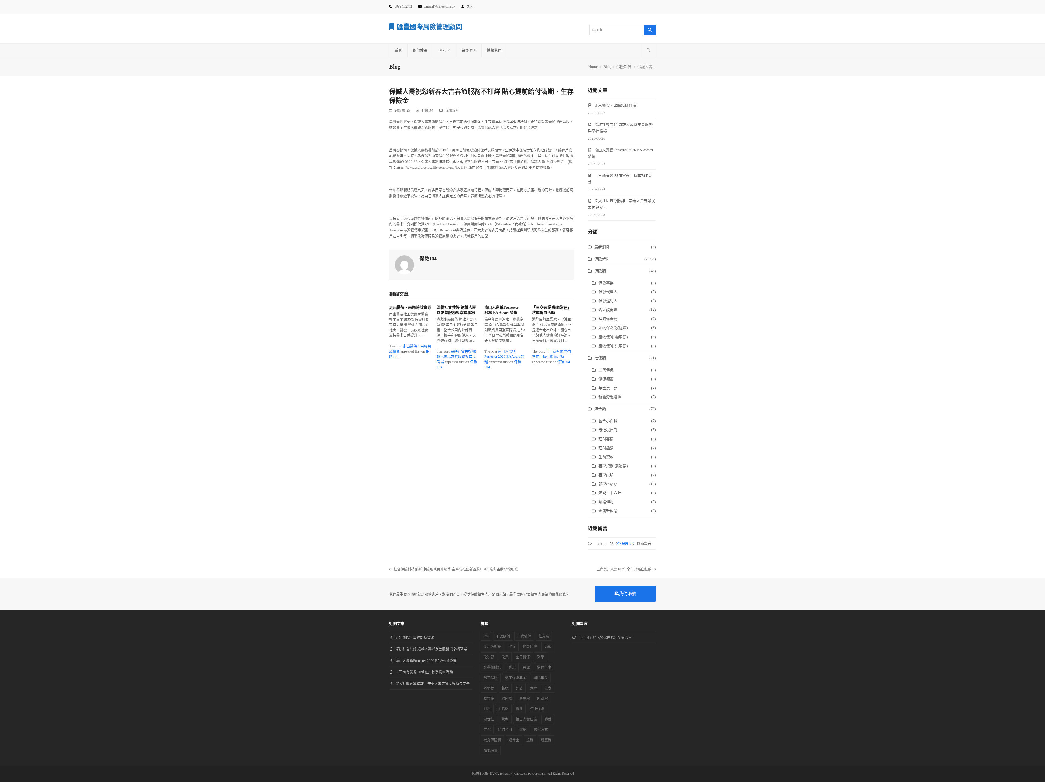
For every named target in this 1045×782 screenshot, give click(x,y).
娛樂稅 (489, 698)
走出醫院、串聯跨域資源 (410, 307)
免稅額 (489, 657)
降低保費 (491, 750)
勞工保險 (491, 678)
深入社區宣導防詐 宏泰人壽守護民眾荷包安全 (432, 684)
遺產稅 (546, 740)
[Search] (650, 30)
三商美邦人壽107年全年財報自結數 (623, 569)
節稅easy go (607, 484)
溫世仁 (489, 719)
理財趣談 (606, 448)
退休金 (514, 740)
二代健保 (606, 370)
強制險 (507, 698)
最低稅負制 (607, 430)
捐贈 (519, 709)
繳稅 (522, 729)
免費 (505, 657)
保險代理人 (607, 292)
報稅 (505, 688)
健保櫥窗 (606, 379)
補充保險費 (492, 740)
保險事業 (606, 283)
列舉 (540, 657)
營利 (505, 719)
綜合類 (600, 409)
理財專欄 (606, 439)
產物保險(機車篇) (613, 337)
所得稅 (542, 698)
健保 (512, 646)
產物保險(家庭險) (613, 328)
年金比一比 (607, 388)
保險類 (600, 271)
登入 (469, 6)
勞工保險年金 (515, 678)
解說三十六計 (609, 493)
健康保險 (530, 646)
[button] (648, 50)
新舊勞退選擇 (609, 397)
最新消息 (602, 247)
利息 (512, 667)
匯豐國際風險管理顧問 (429, 26)
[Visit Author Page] (404, 264)
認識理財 (606, 502)
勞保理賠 (624, 544)
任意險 (544, 636)
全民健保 (523, 657)
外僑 (519, 688)
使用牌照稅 (492, 646)
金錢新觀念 (607, 511)
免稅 (547, 646)
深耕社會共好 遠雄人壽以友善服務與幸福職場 (456, 356)
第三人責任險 (526, 719)
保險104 (427, 110)
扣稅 (487, 709)
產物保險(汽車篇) (613, 346)
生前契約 (606, 457)
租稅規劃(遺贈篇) (613, 466)
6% (486, 636)
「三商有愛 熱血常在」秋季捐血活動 (424, 672)
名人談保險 (607, 310)
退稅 (529, 740)
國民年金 (540, 678)
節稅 (547, 719)
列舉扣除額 (492, 667)
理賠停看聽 (607, 319)
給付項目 (505, 729)
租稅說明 (606, 475)
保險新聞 (452, 110)
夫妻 (547, 688)
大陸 (533, 688)
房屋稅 (524, 698)
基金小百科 (607, 421)
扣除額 (503, 709)
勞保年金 (544, 667)
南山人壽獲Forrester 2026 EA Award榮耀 (504, 356)
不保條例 (503, 636)
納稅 (487, 729)
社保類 (600, 358)
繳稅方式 (541, 729)
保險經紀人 (607, 301)
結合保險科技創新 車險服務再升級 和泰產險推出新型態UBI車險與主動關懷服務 (453, 569)
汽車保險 (537, 709)
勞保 (526, 667)
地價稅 (489, 688)
